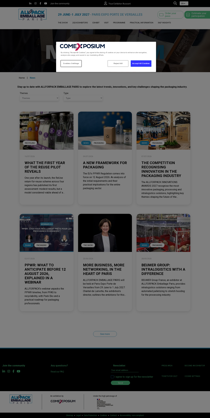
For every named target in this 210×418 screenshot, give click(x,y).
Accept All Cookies (141, 63)
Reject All (118, 63)
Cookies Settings (71, 63)
